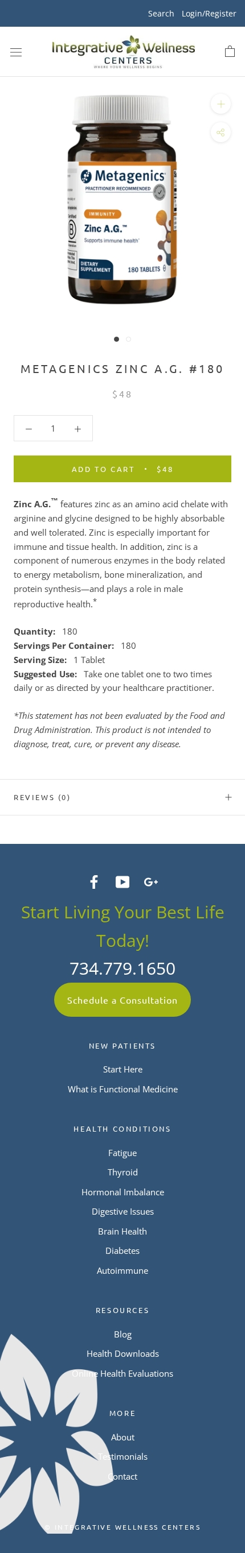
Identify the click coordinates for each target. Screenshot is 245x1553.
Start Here (122, 1069)
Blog (123, 1334)
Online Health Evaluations (122, 1373)
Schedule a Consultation (122, 999)
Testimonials (123, 1456)
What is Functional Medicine (123, 1089)
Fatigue (122, 1152)
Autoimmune (122, 1270)
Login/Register (209, 13)
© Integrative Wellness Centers (122, 1526)
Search (161, 13)
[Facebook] (94, 880)
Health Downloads (123, 1353)
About (122, 1437)
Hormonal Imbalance (122, 1192)
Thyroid (123, 1172)
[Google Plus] (151, 880)
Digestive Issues (123, 1211)
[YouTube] (122, 880)
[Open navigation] (16, 51)
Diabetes (122, 1250)
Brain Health (122, 1231)
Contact (122, 1476)
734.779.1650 (122, 968)
